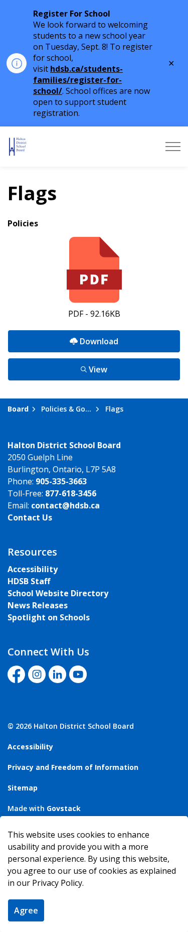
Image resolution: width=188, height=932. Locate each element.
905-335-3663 (61, 481)
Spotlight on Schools (49, 617)
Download (63, 338)
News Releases (38, 605)
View (57, 366)
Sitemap (23, 787)
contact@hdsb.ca (65, 505)
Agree (26, 910)
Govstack (64, 808)
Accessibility (33, 569)
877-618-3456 (70, 493)
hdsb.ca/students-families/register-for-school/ (78, 79)
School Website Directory (58, 593)
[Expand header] (173, 146)
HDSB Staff (29, 581)
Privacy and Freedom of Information (73, 767)
